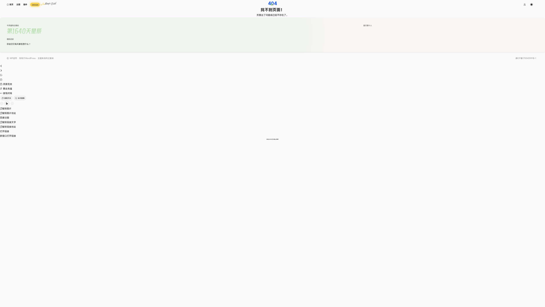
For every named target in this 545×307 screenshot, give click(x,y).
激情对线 (7, 93)
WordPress (30, 58)
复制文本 (7, 98)
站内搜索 (21, 98)
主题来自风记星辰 (46, 58)
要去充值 (7, 88)
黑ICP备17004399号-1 (525, 58)
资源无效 (7, 84)
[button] (272, 4)
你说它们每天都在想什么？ (19, 44)
